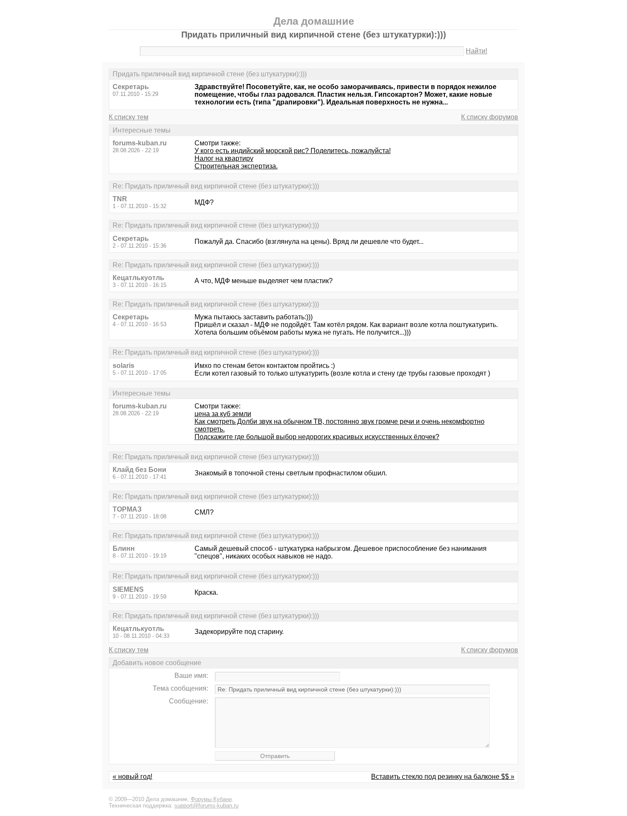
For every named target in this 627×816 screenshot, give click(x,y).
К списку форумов (489, 117)
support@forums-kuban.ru (206, 805)
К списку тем (128, 117)
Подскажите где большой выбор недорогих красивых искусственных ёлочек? (316, 436)
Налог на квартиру (223, 158)
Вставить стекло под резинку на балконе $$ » (442, 776)
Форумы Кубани (211, 799)
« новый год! (132, 776)
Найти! (476, 51)
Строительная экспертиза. (236, 166)
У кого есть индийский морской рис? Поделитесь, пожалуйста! (292, 150)
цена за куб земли (222, 413)
